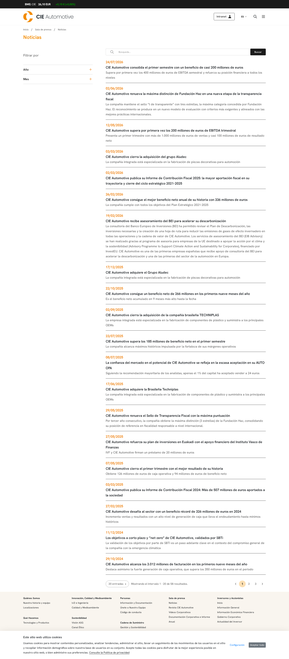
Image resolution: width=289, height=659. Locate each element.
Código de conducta (130, 612)
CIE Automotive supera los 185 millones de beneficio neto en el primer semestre (165, 341)
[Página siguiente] (262, 584)
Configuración (237, 644)
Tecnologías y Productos (36, 622)
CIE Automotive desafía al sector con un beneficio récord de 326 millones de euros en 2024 (173, 511)
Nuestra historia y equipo (36, 602)
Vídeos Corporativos (180, 612)
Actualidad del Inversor (229, 621)
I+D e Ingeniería (80, 602)
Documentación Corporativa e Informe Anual (189, 619)
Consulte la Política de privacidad (109, 652)
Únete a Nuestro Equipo (133, 607)
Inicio (26, 29)
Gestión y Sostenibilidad (133, 627)
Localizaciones (31, 607)
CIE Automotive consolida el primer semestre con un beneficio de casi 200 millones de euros (174, 67)
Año (26, 69)
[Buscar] (258, 52)
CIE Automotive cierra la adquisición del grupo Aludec (146, 157)
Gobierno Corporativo (229, 616)
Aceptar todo (257, 644)
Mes (26, 79)
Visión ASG (77, 622)
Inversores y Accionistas (230, 598)
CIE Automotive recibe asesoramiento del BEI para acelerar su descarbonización (166, 221)
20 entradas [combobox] (116, 584)
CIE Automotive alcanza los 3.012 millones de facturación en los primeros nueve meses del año (176, 564)
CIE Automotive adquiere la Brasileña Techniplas (142, 389)
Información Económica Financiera (235, 612)
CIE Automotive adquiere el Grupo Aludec (137, 272)
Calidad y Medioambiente (85, 607)
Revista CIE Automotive (181, 607)
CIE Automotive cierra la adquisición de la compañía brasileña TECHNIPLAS (162, 315)
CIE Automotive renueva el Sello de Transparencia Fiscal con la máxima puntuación (168, 415)
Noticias (173, 602)
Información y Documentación (136, 602)
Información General (228, 607)
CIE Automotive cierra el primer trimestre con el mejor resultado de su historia (164, 468)
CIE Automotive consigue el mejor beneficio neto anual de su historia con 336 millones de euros (177, 199)
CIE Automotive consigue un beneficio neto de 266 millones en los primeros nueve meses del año (178, 294)
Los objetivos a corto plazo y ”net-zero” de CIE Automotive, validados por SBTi (164, 538)
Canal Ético (78, 627)
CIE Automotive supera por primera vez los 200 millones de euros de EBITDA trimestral (171, 130)
